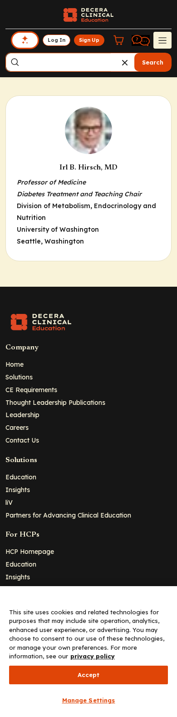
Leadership (22, 414)
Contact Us (22, 440)
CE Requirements (31, 389)
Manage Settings (88, 700)
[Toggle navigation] (162, 40)
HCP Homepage (29, 551)
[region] (88, 651)
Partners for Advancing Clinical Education (68, 515)
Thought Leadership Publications (55, 402)
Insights (17, 489)
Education (20, 477)
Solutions (19, 377)
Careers (17, 427)
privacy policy (92, 656)
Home (14, 364)
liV (9, 502)
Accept (89, 674)
